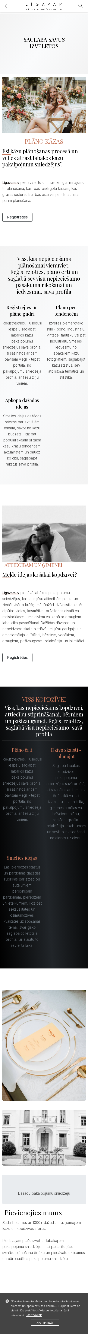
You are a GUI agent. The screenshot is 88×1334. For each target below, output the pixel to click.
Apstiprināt (45, 1323)
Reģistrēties (17, 217)
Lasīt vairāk (34, 1315)
